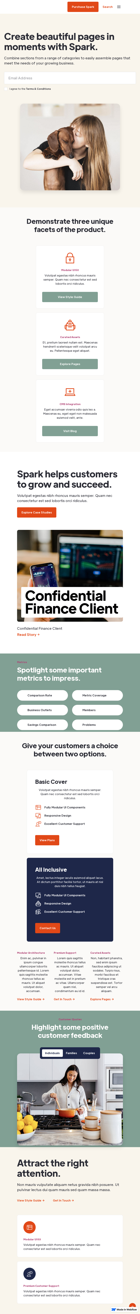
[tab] (52, 1053)
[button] (119, 7)
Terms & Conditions (38, 88)
